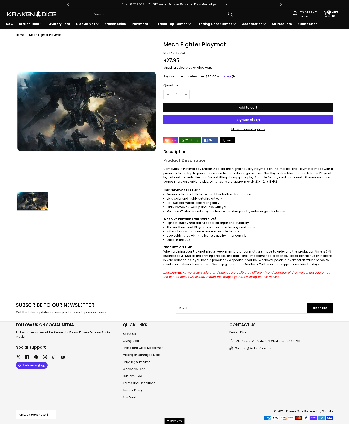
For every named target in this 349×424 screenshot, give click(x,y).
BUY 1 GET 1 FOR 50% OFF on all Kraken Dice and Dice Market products (174, 4)
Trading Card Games (214, 24)
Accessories (252, 24)
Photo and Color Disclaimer (143, 348)
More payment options (248, 129)
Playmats (140, 24)
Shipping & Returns (136, 362)
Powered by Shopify (318, 411)
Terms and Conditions (139, 383)
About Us (129, 334)
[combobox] (164, 14)
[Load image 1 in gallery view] (32, 201)
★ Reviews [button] (174, 421)
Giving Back (131, 341)
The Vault (130, 397)
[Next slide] (280, 4)
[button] (332, 14)
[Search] (230, 14)
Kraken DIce (29, 24)
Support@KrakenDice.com (254, 348)
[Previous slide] (68, 4)
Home (20, 35)
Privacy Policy (133, 390)
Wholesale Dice (134, 369)
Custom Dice (132, 376)
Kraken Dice (294, 411)
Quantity (170, 85)
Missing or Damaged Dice (141, 355)
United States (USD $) (34, 415)
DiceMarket (85, 24)
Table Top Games (173, 24)
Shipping (169, 67)
